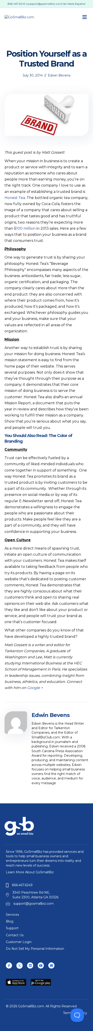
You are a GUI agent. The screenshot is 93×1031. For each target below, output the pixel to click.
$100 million (24, 228)
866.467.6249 (16, 3)
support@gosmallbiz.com (44, 3)
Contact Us (14, 935)
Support (12, 928)
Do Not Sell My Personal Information (35, 949)
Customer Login (19, 942)
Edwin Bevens (59, 75)
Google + (35, 688)
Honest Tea (15, 198)
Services (12, 915)
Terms (68, 1013)
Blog (9, 921)
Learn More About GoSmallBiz (30, 872)
